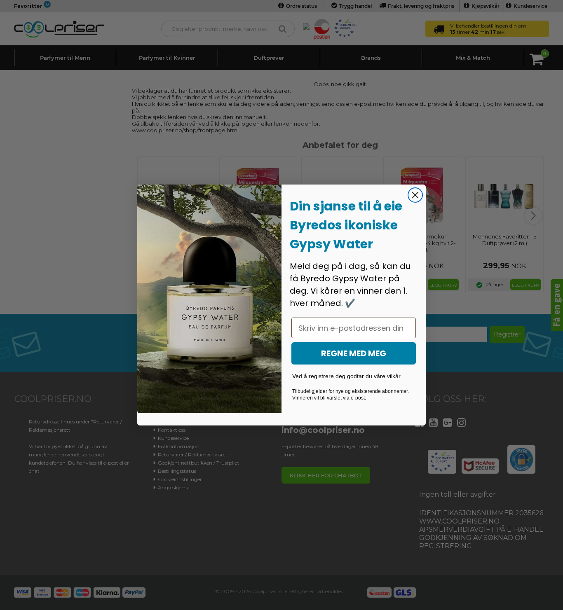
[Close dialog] (415, 195)
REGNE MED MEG (353, 353)
